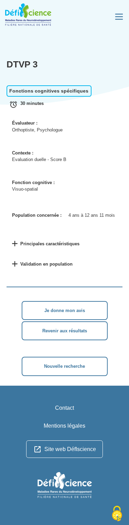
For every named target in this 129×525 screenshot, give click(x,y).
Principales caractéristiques (49, 243)
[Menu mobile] (119, 16)
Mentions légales (64, 426)
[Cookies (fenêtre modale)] (117, 513)
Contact (64, 408)
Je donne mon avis (64, 310)
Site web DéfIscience (70, 449)
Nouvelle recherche (64, 366)
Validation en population (46, 264)
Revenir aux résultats (64, 330)
